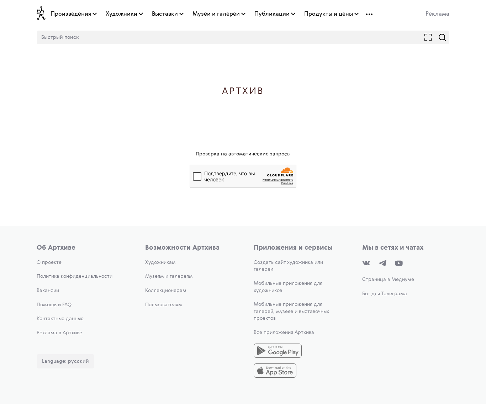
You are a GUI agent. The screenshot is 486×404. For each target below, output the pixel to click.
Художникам (160, 262)
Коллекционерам (165, 290)
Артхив (243, 91)
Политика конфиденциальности (74, 276)
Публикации (272, 14)
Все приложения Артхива (284, 332)
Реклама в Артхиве (59, 332)
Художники (121, 14)
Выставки (165, 14)
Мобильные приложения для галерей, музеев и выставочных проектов (291, 311)
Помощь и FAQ (54, 304)
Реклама (437, 14)
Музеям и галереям (169, 276)
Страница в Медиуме (388, 279)
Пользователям (163, 304)
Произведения (71, 14)
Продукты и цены (328, 14)
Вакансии (48, 290)
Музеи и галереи (216, 14)
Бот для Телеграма (384, 293)
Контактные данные (60, 318)
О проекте (49, 262)
